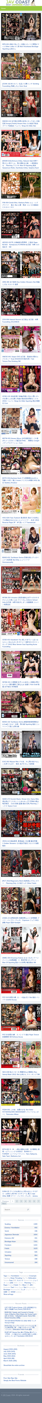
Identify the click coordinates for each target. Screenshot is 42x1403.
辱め (20, 1285)
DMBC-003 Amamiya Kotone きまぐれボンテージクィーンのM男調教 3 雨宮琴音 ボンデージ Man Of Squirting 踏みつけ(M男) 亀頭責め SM (20, 960)
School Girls (28, 1280)
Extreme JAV (9, 1238)
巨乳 (28, 1285)
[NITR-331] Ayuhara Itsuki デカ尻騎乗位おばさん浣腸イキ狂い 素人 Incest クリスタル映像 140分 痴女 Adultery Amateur (21, 480)
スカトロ (20, 1280)
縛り (31, 1285)
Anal (9, 1276)
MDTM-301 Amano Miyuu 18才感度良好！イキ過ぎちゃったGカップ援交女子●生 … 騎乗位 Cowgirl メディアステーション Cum (20, 440)
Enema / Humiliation (12, 1228)
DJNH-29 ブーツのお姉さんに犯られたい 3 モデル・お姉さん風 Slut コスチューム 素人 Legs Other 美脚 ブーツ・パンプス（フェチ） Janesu (20, 1193)
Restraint (7, 1287)
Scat (10, 1280)
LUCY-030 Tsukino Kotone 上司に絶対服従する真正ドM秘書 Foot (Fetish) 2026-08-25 (21, 1308)
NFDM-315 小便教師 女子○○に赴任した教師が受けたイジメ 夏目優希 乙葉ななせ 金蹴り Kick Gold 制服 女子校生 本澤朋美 (20, 684)
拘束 (8, 1292)
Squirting (8, 1255)
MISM (13, 1292)
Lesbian (19, 1292)
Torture (7, 1259)
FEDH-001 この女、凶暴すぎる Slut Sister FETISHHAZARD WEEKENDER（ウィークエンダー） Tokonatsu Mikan (20, 1112)
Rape (5, 1285)
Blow (24, 1285)
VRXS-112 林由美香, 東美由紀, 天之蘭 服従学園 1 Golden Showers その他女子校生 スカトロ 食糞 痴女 (20, 843)
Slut (25, 1287)
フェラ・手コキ (31, 1289)
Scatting (8, 1224)
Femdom (8, 1245)
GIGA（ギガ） (18, 1283)
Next (4, 1204)
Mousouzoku (15, 1289)
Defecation (32, 1278)
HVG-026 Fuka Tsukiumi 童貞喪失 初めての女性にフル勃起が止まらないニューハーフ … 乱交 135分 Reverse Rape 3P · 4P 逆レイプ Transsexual (20, 520)
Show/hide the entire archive (14, 1365)
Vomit (7, 1231)
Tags (5, 1276)
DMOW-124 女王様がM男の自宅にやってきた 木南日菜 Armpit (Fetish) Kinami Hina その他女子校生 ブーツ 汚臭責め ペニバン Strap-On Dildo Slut (21, 123)
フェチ (23, 1289)
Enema (10, 1285)
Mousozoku (31, 1287)
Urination (8, 1252)
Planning (27, 1283)
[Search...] (28, 1210)
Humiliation (15, 1276)
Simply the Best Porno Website (15, 1380)
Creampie (32, 1276)
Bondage (7, 1289)
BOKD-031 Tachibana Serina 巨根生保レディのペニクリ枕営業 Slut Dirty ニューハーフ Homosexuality (20, 560)
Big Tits (25, 1278)
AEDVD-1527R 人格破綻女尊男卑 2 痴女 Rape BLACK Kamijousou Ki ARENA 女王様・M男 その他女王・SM (20, 244)
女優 (5, 1292)
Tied (12, 1287)
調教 (14, 1280)
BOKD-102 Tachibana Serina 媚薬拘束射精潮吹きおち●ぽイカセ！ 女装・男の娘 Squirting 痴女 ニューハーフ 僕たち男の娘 (20, 724)
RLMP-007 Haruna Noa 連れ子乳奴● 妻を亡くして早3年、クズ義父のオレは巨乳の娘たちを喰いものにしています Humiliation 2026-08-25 (21, 1334)
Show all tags (8, 1294)
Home (3, 8)
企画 (11, 1283)
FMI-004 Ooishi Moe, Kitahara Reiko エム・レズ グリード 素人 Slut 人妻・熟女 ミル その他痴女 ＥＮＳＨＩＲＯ (21, 205)
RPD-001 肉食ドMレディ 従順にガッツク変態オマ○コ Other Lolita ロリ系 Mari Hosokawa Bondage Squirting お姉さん (20, 46)
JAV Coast (6, 1395)
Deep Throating (16, 1278)
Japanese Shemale (12, 1234)
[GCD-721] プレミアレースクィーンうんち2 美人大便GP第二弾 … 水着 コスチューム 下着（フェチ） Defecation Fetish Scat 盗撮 (20, 1327)
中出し (33, 1283)
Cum (7, 1283)
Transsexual (24, 1276)
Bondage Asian (10, 1241)
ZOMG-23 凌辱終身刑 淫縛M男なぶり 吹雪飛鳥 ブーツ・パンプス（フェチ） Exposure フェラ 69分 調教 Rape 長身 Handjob (20, 920)
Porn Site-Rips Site (10, 1378)
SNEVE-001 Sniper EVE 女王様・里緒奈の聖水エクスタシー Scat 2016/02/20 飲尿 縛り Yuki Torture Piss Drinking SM (20, 359)
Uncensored (9, 1262)
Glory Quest (18, 1287)
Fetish (7, 1248)
